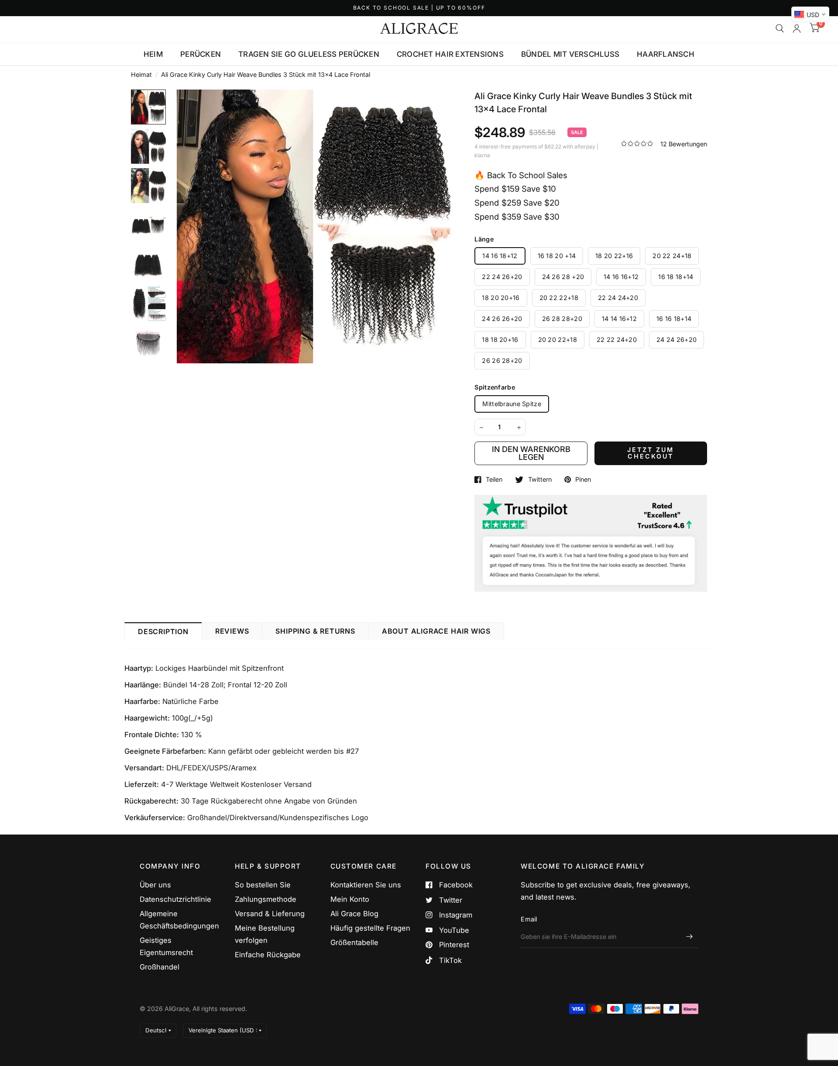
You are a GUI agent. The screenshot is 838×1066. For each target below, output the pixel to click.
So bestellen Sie (263, 884)
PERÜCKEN (200, 54)
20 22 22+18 (558, 297)
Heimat (141, 74)
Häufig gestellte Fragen (370, 928)
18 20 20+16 (500, 297)
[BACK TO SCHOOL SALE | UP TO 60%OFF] (419, 8)
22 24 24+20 (618, 297)
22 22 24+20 (617, 339)
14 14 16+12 (619, 318)
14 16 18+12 (499, 255)
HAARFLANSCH (665, 54)
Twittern (539, 479)
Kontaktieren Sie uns (365, 884)
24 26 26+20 (502, 318)
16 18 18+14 (675, 276)
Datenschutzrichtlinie (175, 899)
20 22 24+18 (672, 255)
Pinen (583, 479)
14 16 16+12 (621, 276)
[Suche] (779, 28)
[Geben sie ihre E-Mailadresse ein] (689, 936)
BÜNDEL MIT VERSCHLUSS (570, 54)
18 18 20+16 (500, 339)
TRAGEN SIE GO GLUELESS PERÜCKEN (308, 54)
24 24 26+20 (676, 339)
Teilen (494, 479)
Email (529, 919)
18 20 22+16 (614, 255)
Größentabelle (354, 942)
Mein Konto (349, 899)
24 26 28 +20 (563, 276)
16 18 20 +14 (557, 255)
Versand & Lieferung (270, 913)
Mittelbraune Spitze (511, 403)
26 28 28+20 (562, 318)
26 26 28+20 (502, 360)
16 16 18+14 (673, 318)
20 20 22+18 (557, 339)
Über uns (155, 884)
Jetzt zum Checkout (650, 452)
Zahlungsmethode (265, 899)
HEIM (153, 54)
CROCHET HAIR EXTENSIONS (450, 54)
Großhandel (159, 967)
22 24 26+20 (502, 276)
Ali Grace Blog (354, 913)
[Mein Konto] (796, 28)
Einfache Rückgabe (268, 954)
